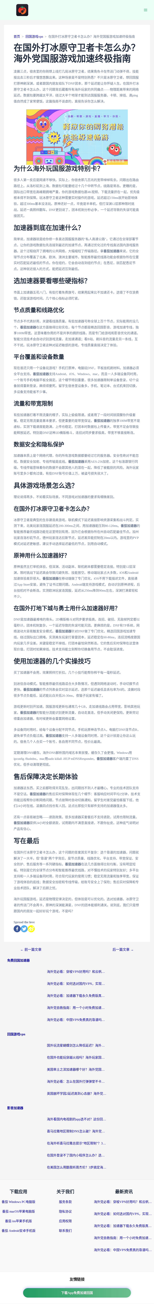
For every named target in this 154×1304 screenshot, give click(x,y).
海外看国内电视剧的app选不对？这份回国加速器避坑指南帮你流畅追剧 (77, 1119)
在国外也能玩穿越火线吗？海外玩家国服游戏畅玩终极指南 (77, 1057)
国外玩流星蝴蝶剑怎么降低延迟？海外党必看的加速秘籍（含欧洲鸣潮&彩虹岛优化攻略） (77, 1045)
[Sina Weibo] (31, 928)
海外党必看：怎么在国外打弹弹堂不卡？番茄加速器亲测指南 (77, 1081)
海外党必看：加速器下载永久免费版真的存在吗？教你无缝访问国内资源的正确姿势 (77, 995)
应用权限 (65, 1221)
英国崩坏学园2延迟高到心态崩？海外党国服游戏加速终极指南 (77, 1093)
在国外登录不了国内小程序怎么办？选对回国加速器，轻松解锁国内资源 (77, 1155)
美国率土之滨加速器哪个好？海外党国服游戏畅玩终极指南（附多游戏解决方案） (77, 1069)
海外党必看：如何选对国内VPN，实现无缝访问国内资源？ (77, 983)
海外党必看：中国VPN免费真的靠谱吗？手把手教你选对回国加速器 (77, 1020)
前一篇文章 (31, 949)
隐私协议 (65, 1211)
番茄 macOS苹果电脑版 (18, 1211)
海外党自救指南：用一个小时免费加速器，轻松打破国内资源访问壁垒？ (77, 1007)
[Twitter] (24, 928)
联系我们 (65, 1230)
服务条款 (65, 1202)
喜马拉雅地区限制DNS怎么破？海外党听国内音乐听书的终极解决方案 (77, 1131)
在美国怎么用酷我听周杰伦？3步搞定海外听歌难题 (77, 1167)
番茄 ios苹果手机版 (18, 1221)
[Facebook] (17, 928)
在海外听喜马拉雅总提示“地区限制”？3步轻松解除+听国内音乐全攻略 (77, 1143)
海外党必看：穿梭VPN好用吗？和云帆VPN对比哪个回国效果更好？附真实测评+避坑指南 (77, 971)
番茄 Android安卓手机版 (18, 1230)
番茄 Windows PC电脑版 (18, 1202)
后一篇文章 (123, 949)
